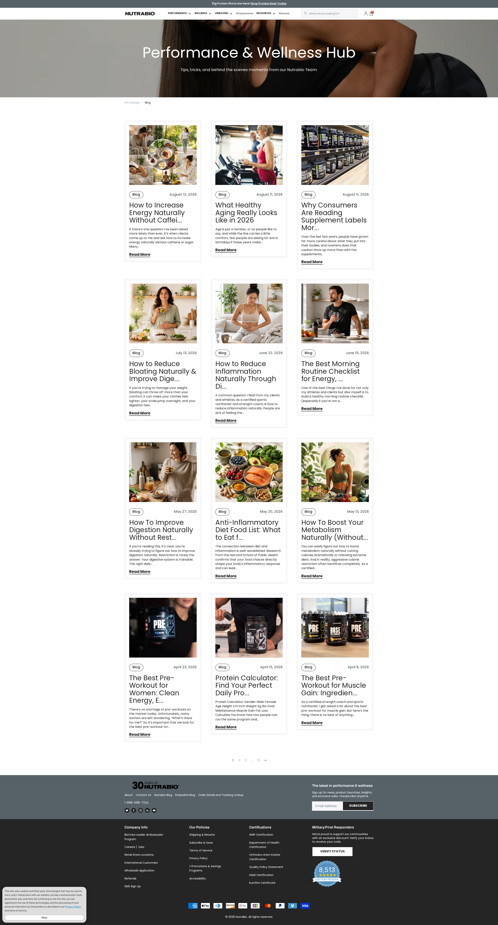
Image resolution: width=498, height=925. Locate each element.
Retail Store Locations (139, 855)
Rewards (284, 13)
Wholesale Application (139, 870)
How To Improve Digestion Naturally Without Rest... (161, 530)
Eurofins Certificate (262, 883)
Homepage (132, 103)
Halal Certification (261, 875)
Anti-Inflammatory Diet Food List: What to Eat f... (248, 530)
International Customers (141, 863)
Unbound (221, 13)
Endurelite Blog (185, 795)
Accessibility (197, 878)
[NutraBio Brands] (153, 785)
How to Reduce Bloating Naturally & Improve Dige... (162, 371)
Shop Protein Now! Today (268, 4)
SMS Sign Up (132, 886)
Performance (177, 13)
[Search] (305, 13)
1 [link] (232, 760)
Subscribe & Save (201, 843)
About (128, 795)
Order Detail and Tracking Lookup (220, 795)
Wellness (201, 13)
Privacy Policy (198, 858)
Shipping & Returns (202, 835)
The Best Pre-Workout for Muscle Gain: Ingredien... (333, 685)
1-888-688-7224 (136, 803)
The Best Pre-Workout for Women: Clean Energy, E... (154, 689)
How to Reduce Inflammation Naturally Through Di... (245, 375)
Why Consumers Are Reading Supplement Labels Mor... (334, 216)
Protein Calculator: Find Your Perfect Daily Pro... (246, 685)
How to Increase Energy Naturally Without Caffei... (157, 212)
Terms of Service (200, 850)
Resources (263, 13)
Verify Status (332, 851)
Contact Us (143, 795)
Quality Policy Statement (266, 867)
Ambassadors (244, 13)
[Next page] (265, 760)
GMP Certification (261, 835)
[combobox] (329, 13)
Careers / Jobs (134, 847)
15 (258, 760)
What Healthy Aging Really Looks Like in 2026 (246, 212)
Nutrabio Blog (163, 795)
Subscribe (358, 806)
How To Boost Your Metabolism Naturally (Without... (334, 530)
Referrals (130, 878)
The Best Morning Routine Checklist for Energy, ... (330, 371)
